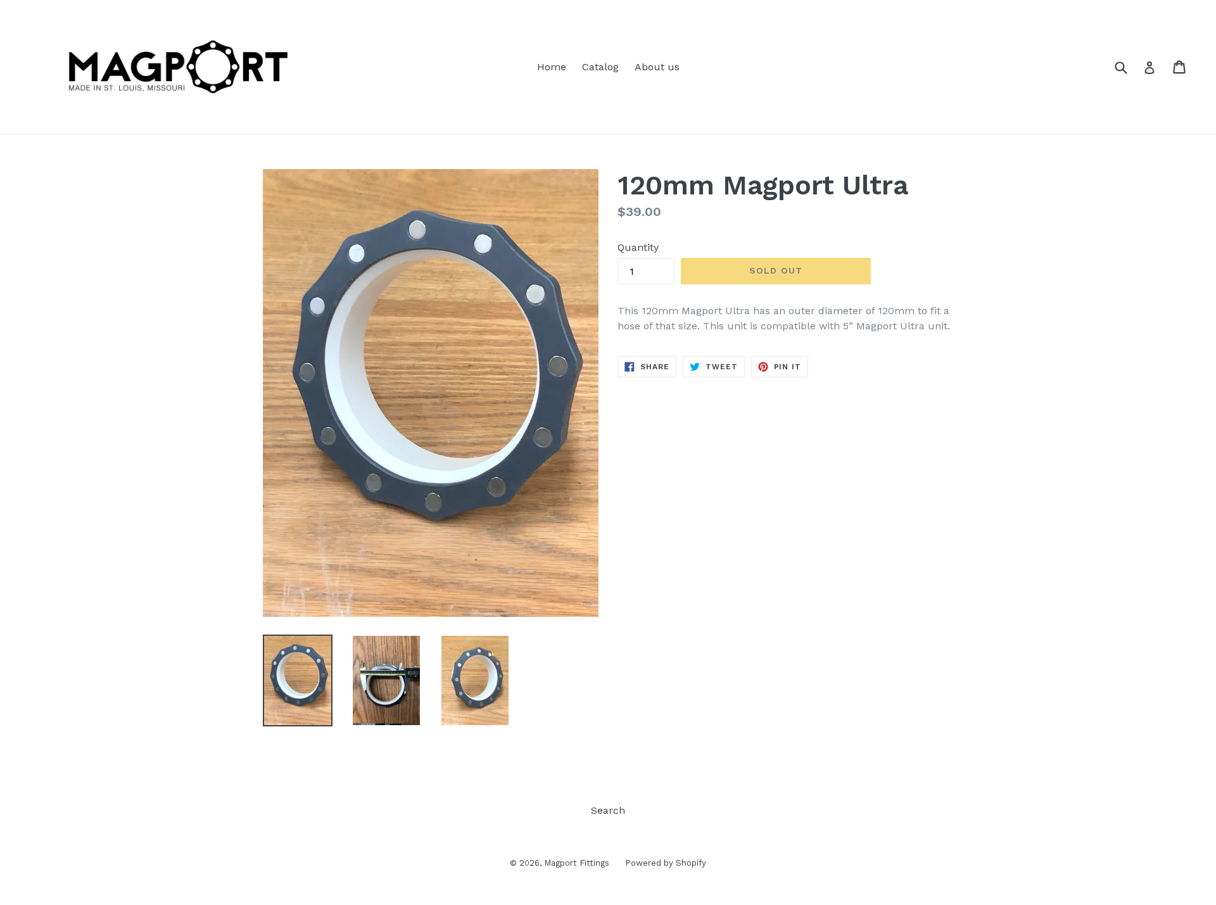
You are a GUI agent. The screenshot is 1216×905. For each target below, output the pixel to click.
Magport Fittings (576, 863)
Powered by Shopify (665, 863)
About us (657, 67)
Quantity (638, 247)
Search (608, 810)
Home (551, 67)
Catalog (600, 67)
